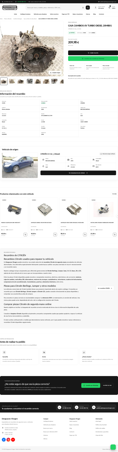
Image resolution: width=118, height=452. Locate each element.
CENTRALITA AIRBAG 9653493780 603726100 (41, 222)
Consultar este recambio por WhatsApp (94, 58)
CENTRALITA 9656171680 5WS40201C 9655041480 (72, 222)
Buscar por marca (48, 428)
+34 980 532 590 (107, 385)
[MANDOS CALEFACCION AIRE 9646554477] (14, 209)
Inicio (15, 14)
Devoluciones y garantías (102, 432)
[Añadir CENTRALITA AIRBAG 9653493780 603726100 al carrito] (55, 234)
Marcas (88, 14)
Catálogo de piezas (25, 14)
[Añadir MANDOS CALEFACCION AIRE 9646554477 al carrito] (25, 234)
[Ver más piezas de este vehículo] (20, 165)
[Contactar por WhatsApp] (113, 447)
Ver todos (114, 194)
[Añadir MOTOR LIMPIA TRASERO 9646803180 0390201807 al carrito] (114, 234)
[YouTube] (13, 440)
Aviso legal (98, 421)
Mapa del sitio (99, 435)
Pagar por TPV (65, 14)
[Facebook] (4, 440)
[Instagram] (8, 440)
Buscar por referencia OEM (50, 432)
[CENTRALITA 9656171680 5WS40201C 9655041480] (74, 209)
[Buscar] (88, 8)
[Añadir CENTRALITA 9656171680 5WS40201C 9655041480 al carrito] (85, 234)
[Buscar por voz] (83, 7)
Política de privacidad (101, 425)
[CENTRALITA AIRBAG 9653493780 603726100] (44, 209)
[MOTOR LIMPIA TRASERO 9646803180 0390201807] (103, 209)
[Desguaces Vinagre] (10, 7)
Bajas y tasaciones (78, 14)
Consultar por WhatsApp (92, 385)
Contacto (101, 14)
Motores (45, 435)
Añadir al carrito (94, 53)
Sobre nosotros (54, 14)
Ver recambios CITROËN (104, 288)
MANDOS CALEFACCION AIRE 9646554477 (10, 222)
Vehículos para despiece (40, 14)
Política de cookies (100, 428)
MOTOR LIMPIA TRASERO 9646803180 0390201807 (102, 222)
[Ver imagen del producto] (4, 81)
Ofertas (45, 439)
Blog (94, 14)
